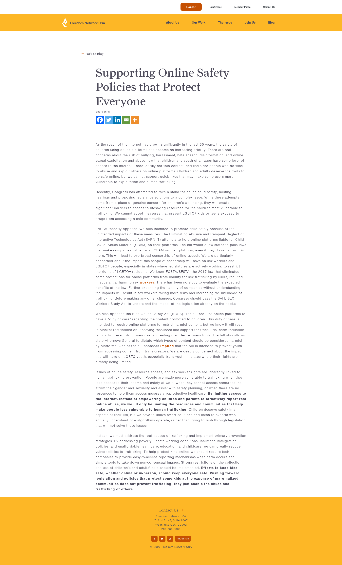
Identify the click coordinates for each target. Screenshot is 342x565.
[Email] (126, 120)
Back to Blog (94, 54)
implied (167, 346)
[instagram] (170, 539)
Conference (216, 6)
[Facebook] (100, 120)
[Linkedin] (117, 120)
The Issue (225, 23)
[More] (135, 120)
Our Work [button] (198, 23)
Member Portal (242, 6)
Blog (271, 23)
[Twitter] (109, 120)
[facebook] (154, 539)
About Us (172, 23)
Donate (191, 7)
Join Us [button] (250, 23)
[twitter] (162, 539)
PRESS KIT (183, 538)
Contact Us (269, 6)
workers (147, 282)
